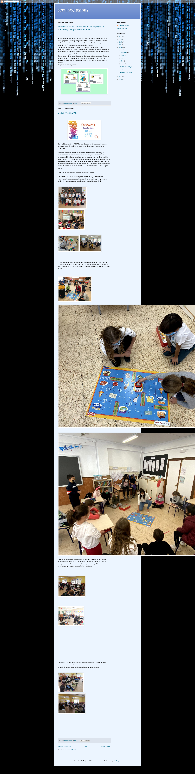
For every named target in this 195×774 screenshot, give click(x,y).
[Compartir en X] (86, 103)
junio (122, 55)
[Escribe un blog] (84, 103)
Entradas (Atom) (71, 750)
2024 (120, 39)
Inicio (85, 746)
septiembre (124, 53)
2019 (120, 79)
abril (122, 61)
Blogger (118, 761)
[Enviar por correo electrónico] (82, 103)
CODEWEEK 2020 (67, 112)
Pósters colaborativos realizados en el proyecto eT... (128, 68)
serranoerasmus (73, 9)
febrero (123, 64)
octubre (123, 50)
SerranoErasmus (124, 26)
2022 (120, 45)
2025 (120, 36)
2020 (120, 77)
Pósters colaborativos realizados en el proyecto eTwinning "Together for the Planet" (81, 28)
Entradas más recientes (64, 746)
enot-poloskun (99, 761)
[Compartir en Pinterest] (90, 103)
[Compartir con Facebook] (88, 103)
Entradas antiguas (105, 746)
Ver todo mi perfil (122, 28)
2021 (120, 47)
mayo (122, 58)
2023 (120, 42)
